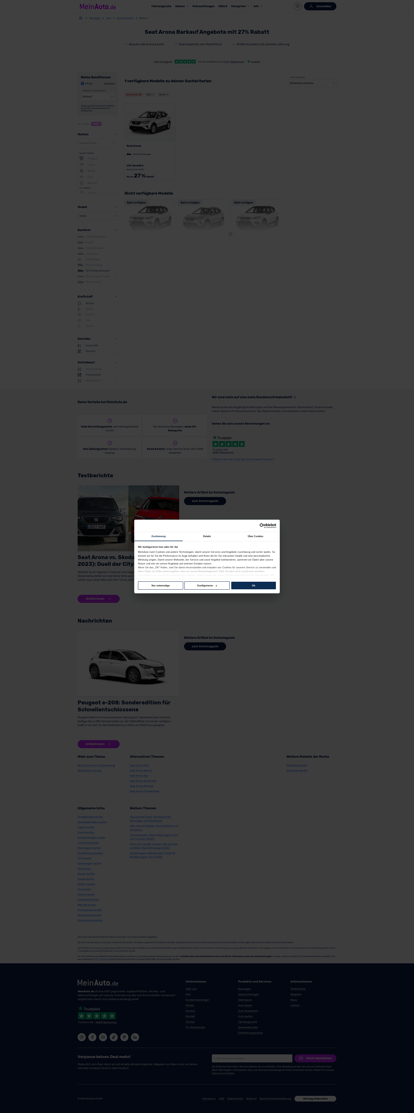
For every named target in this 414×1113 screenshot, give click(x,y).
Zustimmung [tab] (158, 536)
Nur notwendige (161, 585)
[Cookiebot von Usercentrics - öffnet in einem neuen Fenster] (262, 525)
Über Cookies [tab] (255, 536)
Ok (253, 585)
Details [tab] (207, 536)
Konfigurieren (205, 585)
